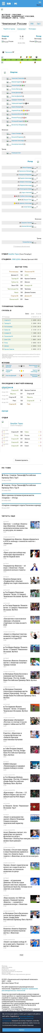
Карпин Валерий (16, 107)
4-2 (38, 333)
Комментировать (21, 460)
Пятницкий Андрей (17, 121)
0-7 (38, 349)
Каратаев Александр (18, 140)
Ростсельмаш (8, 326)
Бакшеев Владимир (17, 137)
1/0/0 (34, 333)
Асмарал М (7, 333)
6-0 (38, 320)
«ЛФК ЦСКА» (16, 259)
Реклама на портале (8, 970)
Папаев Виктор (27, 242)
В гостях (38, 313)
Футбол (6, 15)
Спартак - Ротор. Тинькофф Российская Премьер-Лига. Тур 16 (19, 486)
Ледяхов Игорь (16, 110)
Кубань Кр (7, 330)
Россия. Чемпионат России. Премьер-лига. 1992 (18, 17)
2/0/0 (34, 320)
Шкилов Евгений (26, 226)
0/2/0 (34, 336)
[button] (15, 23)
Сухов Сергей (27, 207)
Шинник (6, 346)
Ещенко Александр (25, 178)
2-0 (38, 326)
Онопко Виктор (16, 89)
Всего (27, 313)
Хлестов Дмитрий (17, 96)
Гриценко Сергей (26, 222)
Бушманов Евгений (17, 114)
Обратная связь (7, 967)
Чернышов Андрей (17, 103)
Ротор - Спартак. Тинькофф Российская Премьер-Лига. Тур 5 (19, 476)
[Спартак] (2, 58)
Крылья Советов (9, 349)
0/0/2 (34, 343)
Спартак (5, 36)
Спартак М (7, 320)
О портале (5, 968)
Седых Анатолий (26, 192)
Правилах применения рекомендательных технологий (20, 989)
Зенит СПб (7, 339)
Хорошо (21, 1030)
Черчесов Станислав (18, 78)
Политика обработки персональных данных (16, 974)
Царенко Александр (25, 203)
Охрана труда (6, 973)
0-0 (38, 336)
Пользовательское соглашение (12, 971)
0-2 (38, 343)
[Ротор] (2, 62)
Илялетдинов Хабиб (25, 189)
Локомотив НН (8, 336)
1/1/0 (34, 326)
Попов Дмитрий (16, 92)
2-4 (38, 339)
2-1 (38, 330)
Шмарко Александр (25, 182)
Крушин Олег (27, 199)
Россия (17, 15)
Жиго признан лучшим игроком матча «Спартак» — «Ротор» (18, 496)
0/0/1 (34, 339)
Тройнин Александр (25, 196)
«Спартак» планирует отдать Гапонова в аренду (21, 505)
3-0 (38, 323)
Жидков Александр (25, 185)
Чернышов (8, 52)
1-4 (38, 346)
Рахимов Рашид (16, 117)
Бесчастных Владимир (18, 125)
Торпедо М (7, 323)
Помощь (4, 966)
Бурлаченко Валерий (25, 171)
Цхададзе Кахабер (17, 100)
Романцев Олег (16, 153)
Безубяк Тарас (13, 254)
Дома (32, 313)
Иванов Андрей (16, 82)
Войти (39, 5)
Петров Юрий (15, 85)
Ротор (38, 36)
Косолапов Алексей (17, 144)
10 (3, 349)
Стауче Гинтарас (16, 133)
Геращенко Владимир (25, 174)
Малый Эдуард (26, 167)
